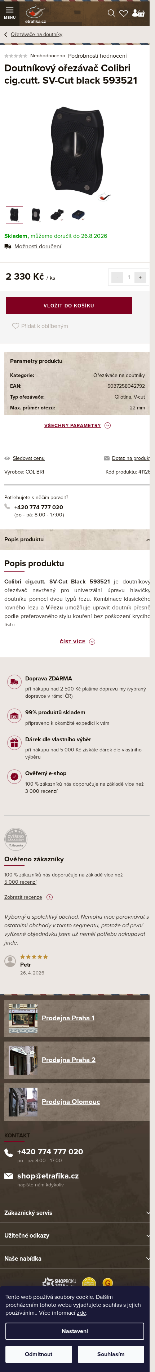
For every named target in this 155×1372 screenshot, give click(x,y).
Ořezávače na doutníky (119, 375)
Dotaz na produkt (131, 458)
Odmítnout (38, 1354)
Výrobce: (24, 472)
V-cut (139, 397)
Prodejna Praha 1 (68, 1018)
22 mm (137, 408)
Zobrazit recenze (23, 897)
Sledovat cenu (29, 458)
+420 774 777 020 (38, 507)
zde (81, 1313)
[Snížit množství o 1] (117, 277)
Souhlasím (111, 1354)
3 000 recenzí (41, 791)
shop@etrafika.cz (48, 1177)
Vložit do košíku (69, 305)
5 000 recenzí (20, 882)
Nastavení (75, 1331)
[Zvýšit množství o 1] (140, 277)
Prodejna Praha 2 (69, 1060)
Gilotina (123, 397)
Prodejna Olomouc (71, 1102)
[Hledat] (111, 13)
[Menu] (9, 13)
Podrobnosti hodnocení (97, 55)
